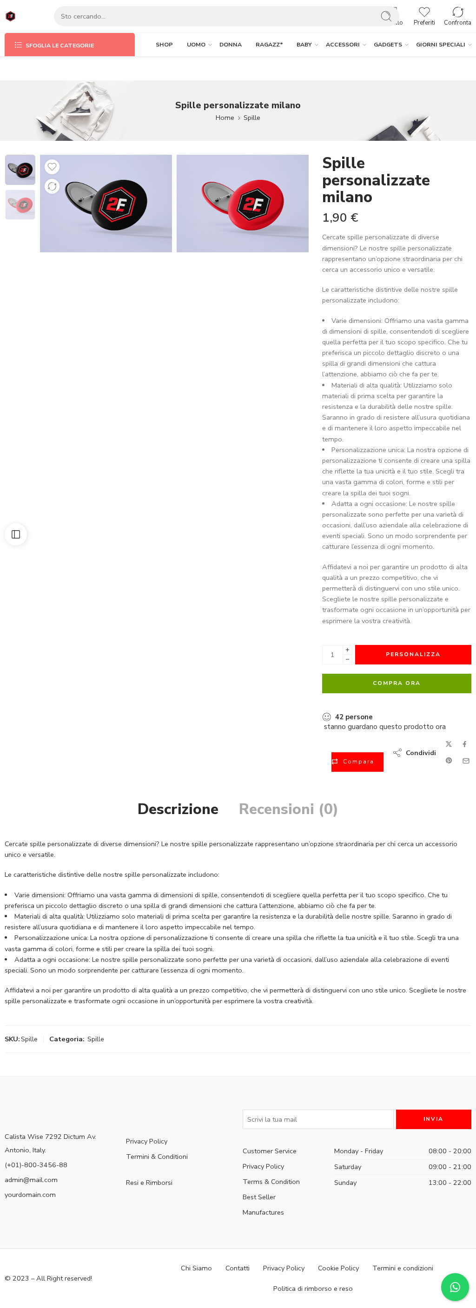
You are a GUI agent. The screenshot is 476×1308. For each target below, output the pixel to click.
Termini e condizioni (402, 1268)
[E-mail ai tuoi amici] (466, 761)
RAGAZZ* (269, 44)
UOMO (196, 44)
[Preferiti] (52, 166)
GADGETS (388, 44)
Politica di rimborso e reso (313, 1288)
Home (225, 117)
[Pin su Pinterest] (449, 760)
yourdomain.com (30, 1194)
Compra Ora (397, 683)
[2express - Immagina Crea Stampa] (11, 16)
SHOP (164, 44)
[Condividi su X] (448, 744)
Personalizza (413, 654)
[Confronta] (52, 186)
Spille (252, 117)
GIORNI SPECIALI (440, 44)
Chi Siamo (196, 1268)
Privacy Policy (146, 1141)
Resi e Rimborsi (149, 1182)
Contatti (237, 1268)
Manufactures (263, 1212)
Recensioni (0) (288, 809)
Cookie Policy (338, 1268)
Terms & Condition (271, 1181)
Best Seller (259, 1197)
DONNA (230, 44)
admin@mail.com (31, 1179)
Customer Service (270, 1151)
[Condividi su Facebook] (464, 744)
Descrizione (178, 809)
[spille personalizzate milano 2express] (20, 170)
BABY (304, 44)
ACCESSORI (343, 44)
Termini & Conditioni (157, 1156)
